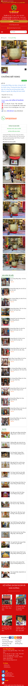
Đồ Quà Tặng (5, 645)
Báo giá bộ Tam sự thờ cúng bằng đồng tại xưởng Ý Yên (17, 463)
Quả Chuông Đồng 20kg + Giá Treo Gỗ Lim (18, 279)
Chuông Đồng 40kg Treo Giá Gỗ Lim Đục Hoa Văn (18, 289)
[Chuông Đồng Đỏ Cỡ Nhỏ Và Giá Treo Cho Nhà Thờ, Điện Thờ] (5, 342)
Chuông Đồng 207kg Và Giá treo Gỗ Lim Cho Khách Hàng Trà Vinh (18, 389)
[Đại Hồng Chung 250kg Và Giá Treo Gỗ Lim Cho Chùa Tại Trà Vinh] (5, 362)
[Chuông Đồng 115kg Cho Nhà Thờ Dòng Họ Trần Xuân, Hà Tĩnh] (5, 332)
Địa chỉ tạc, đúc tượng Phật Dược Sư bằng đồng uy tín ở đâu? (17, 562)
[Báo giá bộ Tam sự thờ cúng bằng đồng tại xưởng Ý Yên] (5, 465)
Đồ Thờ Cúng (5, 640)
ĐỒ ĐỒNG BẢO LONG (8, 672)
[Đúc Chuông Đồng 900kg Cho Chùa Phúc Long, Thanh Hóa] (5, 382)
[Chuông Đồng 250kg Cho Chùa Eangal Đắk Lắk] (5, 402)
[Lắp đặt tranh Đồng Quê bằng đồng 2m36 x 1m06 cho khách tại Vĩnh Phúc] (5, 435)
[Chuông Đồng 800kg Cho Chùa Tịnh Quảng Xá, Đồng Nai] (5, 421)
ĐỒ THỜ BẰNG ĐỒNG (8, 675)
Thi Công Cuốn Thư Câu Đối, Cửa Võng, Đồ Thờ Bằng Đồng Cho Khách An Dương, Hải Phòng (18, 473)
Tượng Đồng (18, 640)
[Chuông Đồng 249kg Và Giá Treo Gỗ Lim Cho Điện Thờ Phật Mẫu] (5, 411)
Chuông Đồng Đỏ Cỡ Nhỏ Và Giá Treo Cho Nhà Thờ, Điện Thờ (17, 339)
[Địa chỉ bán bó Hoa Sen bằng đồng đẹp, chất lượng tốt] (5, 534)
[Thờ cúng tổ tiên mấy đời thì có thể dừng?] (5, 574)
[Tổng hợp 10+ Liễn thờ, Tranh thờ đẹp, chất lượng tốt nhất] (5, 514)
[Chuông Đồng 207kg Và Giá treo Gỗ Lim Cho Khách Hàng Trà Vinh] (5, 392)
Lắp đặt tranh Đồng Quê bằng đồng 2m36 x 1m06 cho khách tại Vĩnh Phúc (18, 433)
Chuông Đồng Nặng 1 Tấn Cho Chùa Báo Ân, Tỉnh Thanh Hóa (18, 309)
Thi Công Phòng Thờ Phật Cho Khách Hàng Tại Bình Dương (18, 483)
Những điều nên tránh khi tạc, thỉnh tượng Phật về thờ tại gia (18, 443)
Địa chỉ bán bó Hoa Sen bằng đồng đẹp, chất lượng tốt (17, 532)
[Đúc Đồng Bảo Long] (14, 8)
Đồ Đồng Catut (6, 664)
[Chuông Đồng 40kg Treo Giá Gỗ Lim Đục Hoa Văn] (5, 292)
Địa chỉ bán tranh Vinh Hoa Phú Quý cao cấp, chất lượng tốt (17, 503)
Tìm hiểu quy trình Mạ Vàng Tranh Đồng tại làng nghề (17, 493)
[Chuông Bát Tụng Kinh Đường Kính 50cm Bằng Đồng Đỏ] (5, 322)
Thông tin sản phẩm (14, 126)
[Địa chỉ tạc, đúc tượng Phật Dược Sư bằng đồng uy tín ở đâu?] (5, 564)
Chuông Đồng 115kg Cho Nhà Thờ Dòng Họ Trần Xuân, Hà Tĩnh (17, 329)
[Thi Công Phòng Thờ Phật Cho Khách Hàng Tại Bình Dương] (5, 485)
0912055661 (16, 21)
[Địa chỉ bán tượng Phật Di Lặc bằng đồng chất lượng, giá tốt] (5, 554)
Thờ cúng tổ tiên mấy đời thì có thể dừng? (18, 572)
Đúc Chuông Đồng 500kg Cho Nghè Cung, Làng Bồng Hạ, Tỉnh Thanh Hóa (18, 369)
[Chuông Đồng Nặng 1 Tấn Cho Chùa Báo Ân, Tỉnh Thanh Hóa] (5, 312)
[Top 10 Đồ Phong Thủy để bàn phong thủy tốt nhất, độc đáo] (5, 525)
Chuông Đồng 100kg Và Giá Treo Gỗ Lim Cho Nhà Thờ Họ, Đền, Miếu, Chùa (18, 349)
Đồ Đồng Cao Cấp (6, 643)
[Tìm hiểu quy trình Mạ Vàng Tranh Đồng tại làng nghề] (5, 494)
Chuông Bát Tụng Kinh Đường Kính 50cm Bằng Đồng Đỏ (17, 319)
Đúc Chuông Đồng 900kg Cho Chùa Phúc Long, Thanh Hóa (18, 379)
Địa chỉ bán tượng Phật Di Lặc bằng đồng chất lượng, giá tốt (18, 552)
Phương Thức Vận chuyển (14, 128)
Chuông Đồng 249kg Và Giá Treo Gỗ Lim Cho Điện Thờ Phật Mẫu (18, 409)
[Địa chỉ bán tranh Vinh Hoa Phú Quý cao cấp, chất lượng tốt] (5, 505)
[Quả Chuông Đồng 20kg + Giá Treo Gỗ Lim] (5, 282)
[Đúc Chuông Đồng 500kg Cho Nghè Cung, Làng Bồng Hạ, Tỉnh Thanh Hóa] (5, 372)
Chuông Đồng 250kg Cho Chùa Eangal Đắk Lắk (17, 399)
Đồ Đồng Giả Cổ (7, 666)
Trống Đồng (18, 641)
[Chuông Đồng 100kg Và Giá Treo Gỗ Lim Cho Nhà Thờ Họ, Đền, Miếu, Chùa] (5, 352)
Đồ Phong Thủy (18, 643)
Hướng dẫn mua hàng (14, 131)
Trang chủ (4, 37)
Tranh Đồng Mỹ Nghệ (7, 641)
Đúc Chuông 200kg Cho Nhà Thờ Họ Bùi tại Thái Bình (18, 299)
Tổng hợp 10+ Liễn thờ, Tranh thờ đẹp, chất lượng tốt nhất (17, 513)
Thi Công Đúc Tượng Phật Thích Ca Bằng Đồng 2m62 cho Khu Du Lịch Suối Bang (17, 453)
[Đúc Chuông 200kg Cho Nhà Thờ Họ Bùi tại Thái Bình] (5, 302)
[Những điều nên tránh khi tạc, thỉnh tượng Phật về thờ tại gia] (5, 445)
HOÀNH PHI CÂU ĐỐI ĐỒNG (9, 676)
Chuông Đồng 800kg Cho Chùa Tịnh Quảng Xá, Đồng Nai (18, 419)
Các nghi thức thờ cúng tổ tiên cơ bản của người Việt (18, 542)
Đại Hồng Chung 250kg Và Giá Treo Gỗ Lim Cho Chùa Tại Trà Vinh (18, 359)
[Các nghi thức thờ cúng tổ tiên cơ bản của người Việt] (5, 544)
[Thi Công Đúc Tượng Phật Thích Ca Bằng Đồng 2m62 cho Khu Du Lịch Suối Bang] (5, 455)
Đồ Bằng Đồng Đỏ (7, 667)
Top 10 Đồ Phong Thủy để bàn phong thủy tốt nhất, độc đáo (17, 523)
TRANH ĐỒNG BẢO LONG (8, 673)
